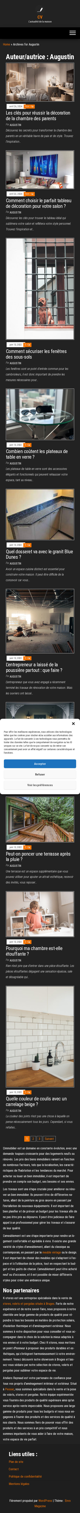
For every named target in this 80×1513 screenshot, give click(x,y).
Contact (14, 1469)
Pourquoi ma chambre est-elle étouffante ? (34, 951)
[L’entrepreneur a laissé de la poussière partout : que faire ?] (40, 621)
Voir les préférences (40, 785)
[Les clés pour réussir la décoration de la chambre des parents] (40, 82)
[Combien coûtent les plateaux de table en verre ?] (40, 414)
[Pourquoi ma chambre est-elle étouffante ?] (40, 914)
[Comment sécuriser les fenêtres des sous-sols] (40, 288)
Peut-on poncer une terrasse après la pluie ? (38, 856)
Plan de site (16, 1462)
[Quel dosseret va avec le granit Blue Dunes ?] (40, 514)
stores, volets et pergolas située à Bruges (28, 1304)
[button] (73, 724)
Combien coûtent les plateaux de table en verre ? (37, 454)
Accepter (40, 764)
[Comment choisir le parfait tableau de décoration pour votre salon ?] (40, 169)
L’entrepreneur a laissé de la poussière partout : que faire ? (34, 667)
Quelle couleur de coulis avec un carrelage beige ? (36, 1101)
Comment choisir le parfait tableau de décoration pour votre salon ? (38, 203)
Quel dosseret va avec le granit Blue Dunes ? (39, 554)
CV (39, 17)
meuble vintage (52, 1252)
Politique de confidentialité (25, 1476)
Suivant (49, 1139)
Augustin (15, 125)
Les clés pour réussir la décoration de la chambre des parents (38, 115)
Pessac (9, 1389)
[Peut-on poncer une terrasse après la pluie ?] (40, 819)
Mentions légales (19, 1484)
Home (6, 44)
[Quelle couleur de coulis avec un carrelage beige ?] (40, 1036)
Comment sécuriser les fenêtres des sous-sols (36, 354)
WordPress (45, 1501)
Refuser (40, 774)
